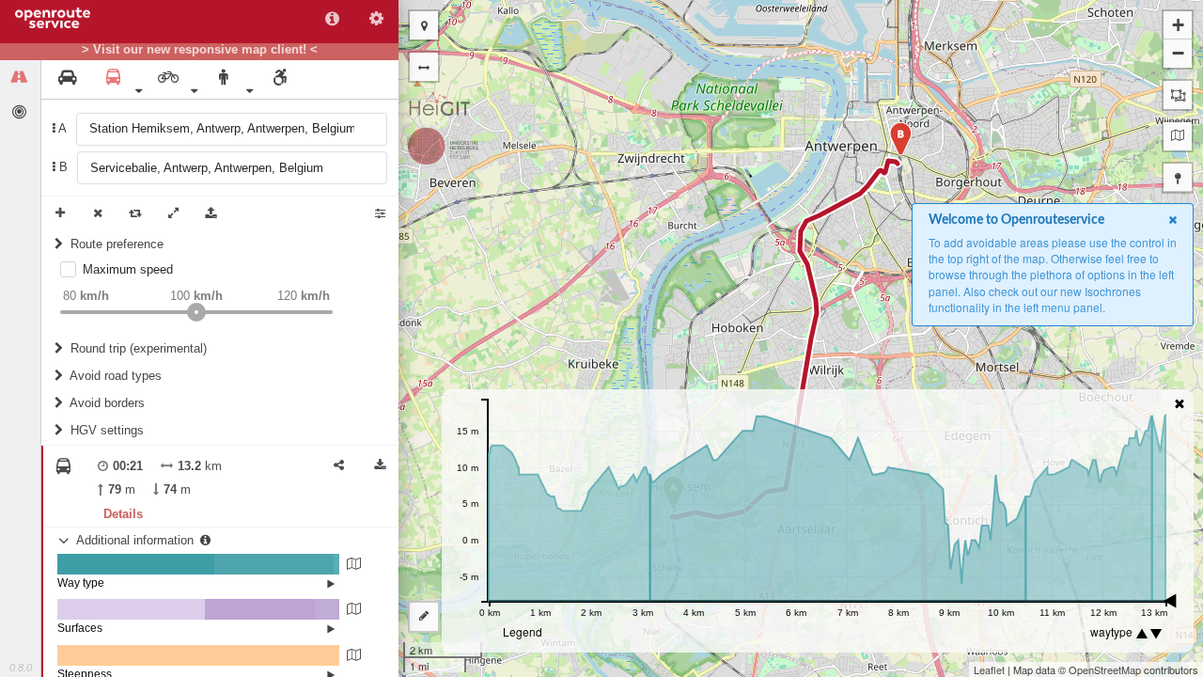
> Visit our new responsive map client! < (200, 49)
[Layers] (1178, 136)
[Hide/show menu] (424, 67)
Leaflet (989, 669)
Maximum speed (128, 269)
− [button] (1178, 53)
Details (123, 514)
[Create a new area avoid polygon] (1178, 95)
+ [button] (1178, 25)
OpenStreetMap (1105, 669)
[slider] (196, 312)
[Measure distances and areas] (424, 617)
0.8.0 (20, 667)
